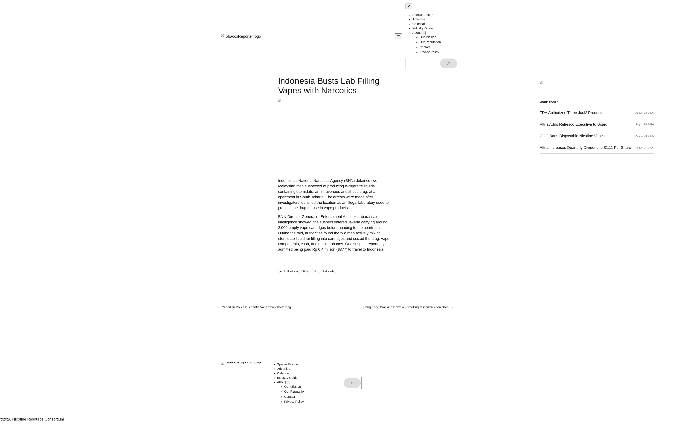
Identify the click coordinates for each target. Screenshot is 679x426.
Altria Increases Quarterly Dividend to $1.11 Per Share (585, 147)
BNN (305, 271)
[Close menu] (408, 6)
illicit (316, 271)
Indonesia (328, 271)
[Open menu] (398, 36)
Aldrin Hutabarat (289, 271)
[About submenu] (423, 33)
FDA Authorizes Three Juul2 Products (571, 113)
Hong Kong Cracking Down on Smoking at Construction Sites (406, 307)
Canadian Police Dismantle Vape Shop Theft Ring (256, 307)
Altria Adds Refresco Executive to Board (573, 124)
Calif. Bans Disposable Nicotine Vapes (572, 136)
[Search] (448, 63)
